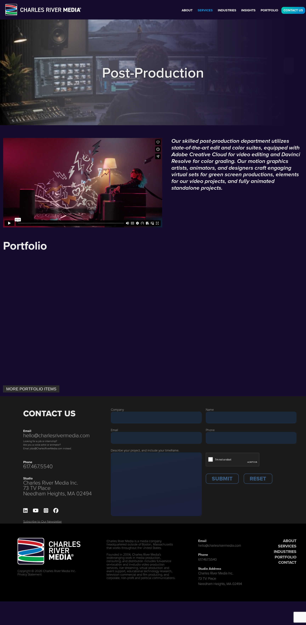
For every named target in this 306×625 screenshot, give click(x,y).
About (187, 10)
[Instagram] (46, 510)
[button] (222, 479)
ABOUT (289, 541)
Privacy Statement (30, 574)
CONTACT (287, 562)
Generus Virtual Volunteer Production (37, 368)
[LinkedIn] (25, 510)
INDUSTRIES (285, 551)
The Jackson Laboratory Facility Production (108, 371)
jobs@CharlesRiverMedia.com (46, 448)
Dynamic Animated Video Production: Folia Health (112, 304)
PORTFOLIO (285, 557)
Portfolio (269, 10)
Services (205, 10)
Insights (248, 10)
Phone (210, 430)
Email (114, 430)
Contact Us (293, 10)
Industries (227, 10)
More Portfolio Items (31, 389)
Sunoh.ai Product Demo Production (262, 302)
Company (117, 409)
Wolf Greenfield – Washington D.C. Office (186, 371)
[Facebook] (55, 510)
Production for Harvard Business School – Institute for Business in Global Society (191, 306)
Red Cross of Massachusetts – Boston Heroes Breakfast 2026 (38, 304)
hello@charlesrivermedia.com (56, 435)
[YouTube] (35, 510)
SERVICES (287, 546)
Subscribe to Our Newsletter (42, 521)
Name (210, 409)
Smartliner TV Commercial (254, 368)
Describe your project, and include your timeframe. (145, 450)
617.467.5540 (38, 466)
